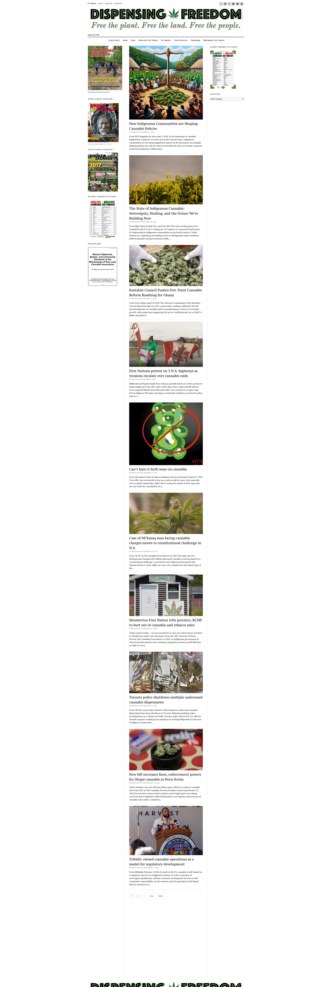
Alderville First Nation (148, 40)
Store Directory (180, 40)
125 (151, 895)
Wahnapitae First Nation (213, 40)
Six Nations (166, 40)
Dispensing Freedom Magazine (99, 92)
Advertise (118, 3)
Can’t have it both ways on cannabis (158, 469)
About (100, 3)
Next (160, 895)
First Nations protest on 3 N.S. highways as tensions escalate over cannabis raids (163, 373)
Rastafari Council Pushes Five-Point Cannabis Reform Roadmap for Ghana (165, 292)
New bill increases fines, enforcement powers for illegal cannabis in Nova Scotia (165, 777)
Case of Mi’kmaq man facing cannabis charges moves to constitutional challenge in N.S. (165, 543)
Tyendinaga (195, 40)
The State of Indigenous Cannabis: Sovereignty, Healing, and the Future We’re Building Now (163, 213)
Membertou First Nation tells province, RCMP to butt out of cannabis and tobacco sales (165, 622)
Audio (125, 40)
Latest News (114, 40)
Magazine (109, 3)
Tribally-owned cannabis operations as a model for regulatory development (161, 861)
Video (133, 40)
